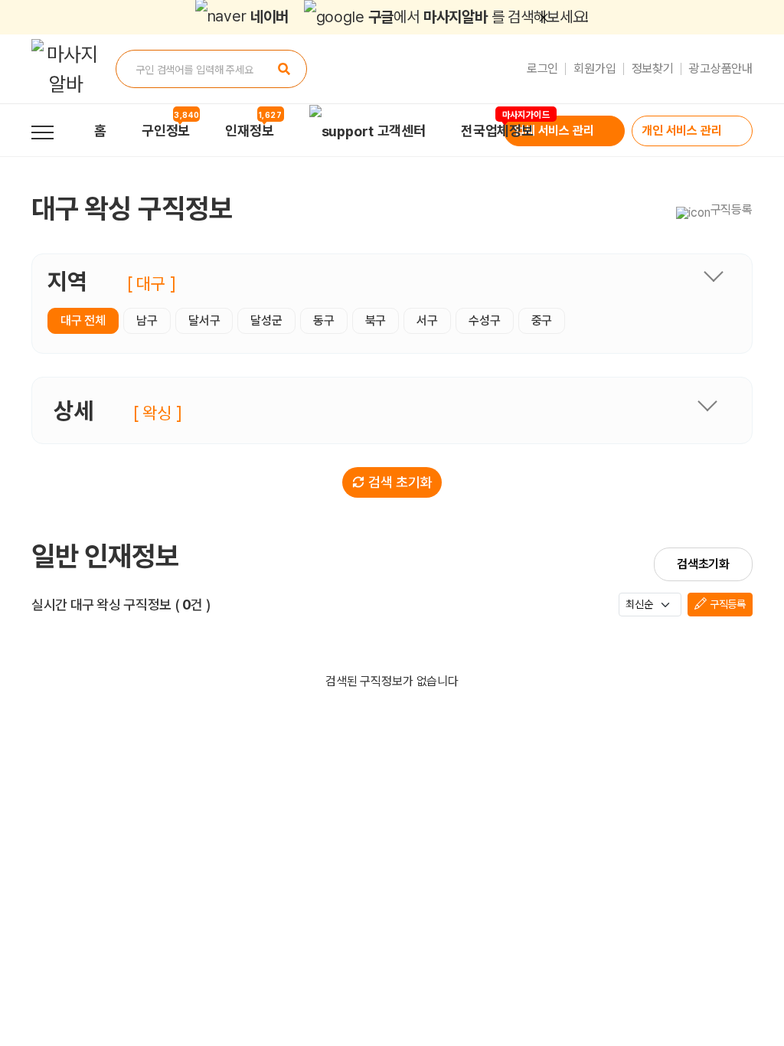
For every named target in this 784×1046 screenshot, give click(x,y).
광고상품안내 (721, 68)
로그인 (543, 68)
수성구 (485, 320)
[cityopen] (714, 275)
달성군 (266, 320)
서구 (427, 320)
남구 (147, 320)
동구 (324, 320)
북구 (376, 320)
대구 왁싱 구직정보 (131, 208)
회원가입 (594, 68)
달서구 (204, 320)
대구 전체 (83, 320)
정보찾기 (653, 68)
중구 (542, 320)
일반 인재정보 (105, 556)
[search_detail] (707, 405)
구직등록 (726, 604)
